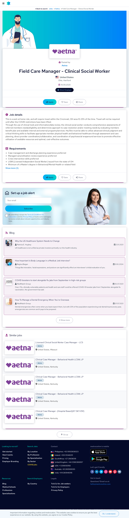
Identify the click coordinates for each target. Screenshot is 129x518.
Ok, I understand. (109, 514)
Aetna (57, 9)
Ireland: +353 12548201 (64, 455)
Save (66, 102)
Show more (65, 320)
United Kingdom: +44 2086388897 (69, 462)
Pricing (5, 458)
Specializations (8, 493)
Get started (7, 451)
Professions (7, 490)
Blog (4, 484)
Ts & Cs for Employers (60, 487)
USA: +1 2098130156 (63, 466)
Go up (65, 434)
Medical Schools (9, 487)
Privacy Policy (28, 217)
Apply (50, 102)
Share (80, 102)
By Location (33, 451)
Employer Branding (10, 461)
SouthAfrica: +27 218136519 (65, 458)
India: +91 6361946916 (63, 473)
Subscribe (28, 208)
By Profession (33, 455)
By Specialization (35, 458)
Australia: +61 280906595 (65, 469)
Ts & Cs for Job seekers (61, 484)
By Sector (32, 461)
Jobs (51, 9)
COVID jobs (32, 465)
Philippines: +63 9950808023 (66, 451)
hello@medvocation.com (100, 484)
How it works (7, 455)
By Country (32, 484)
